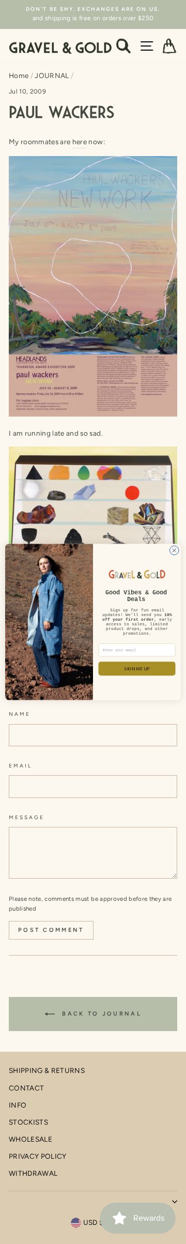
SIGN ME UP (137, 668)
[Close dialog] (174, 550)
